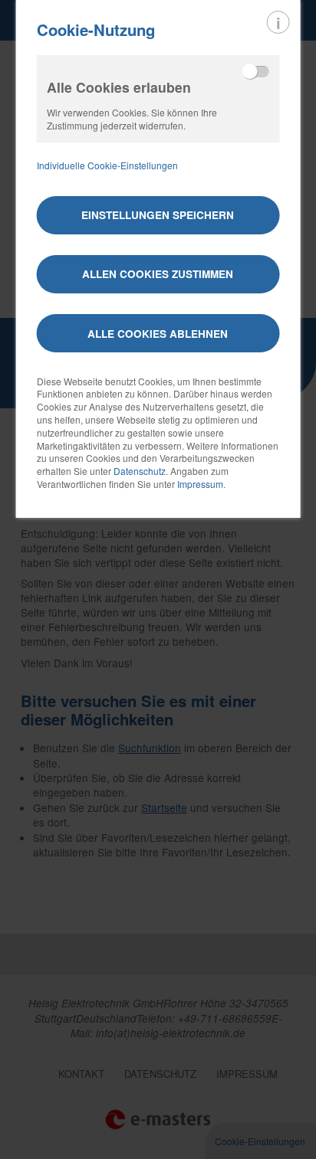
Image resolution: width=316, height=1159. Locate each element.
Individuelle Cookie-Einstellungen (107, 165)
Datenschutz (140, 470)
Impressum (200, 483)
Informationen (278, 22)
